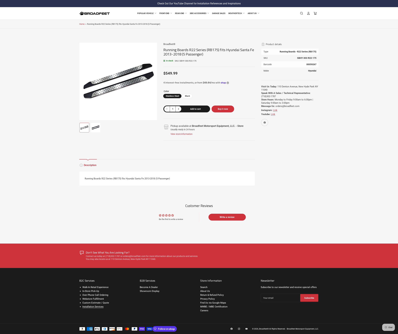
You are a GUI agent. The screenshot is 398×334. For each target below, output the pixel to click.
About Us (252, 13)
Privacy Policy (207, 298)
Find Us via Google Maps (213, 302)
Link (275, 110)
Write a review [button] (227, 217)
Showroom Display (149, 291)
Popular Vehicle (145, 13)
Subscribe (309, 298)
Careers (204, 310)
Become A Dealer (149, 287)
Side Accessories (198, 13)
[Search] (301, 13)
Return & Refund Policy (212, 295)
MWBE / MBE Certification (213, 306)
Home (82, 24)
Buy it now (223, 109)
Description (90, 165)
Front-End (164, 13)
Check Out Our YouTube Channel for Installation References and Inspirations (199, 3)
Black (187, 96)
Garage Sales (218, 13)
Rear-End (179, 13)
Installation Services (93, 306)
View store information (181, 134)
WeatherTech (235, 13)
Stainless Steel (172, 96)
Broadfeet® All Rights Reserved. (272, 329)
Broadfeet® (169, 44)
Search (203, 287)
